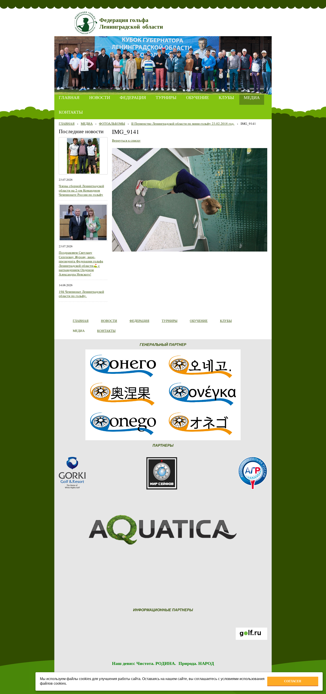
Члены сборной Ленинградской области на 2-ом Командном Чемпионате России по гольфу (81, 190)
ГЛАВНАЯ (67, 123)
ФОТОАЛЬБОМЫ (112, 123)
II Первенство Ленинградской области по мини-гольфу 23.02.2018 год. (182, 123)
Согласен (292, 681)
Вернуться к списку (126, 140)
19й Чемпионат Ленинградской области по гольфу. (81, 293)
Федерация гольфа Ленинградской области (131, 23)
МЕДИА (87, 123)
